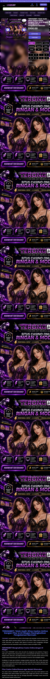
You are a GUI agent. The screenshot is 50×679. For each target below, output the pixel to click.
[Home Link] (11, 5)
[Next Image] (24, 29)
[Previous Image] (8, 29)
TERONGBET (5, 638)
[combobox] (23, 9)
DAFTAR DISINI (34, 33)
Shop (4, 5)
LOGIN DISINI (35, 37)
